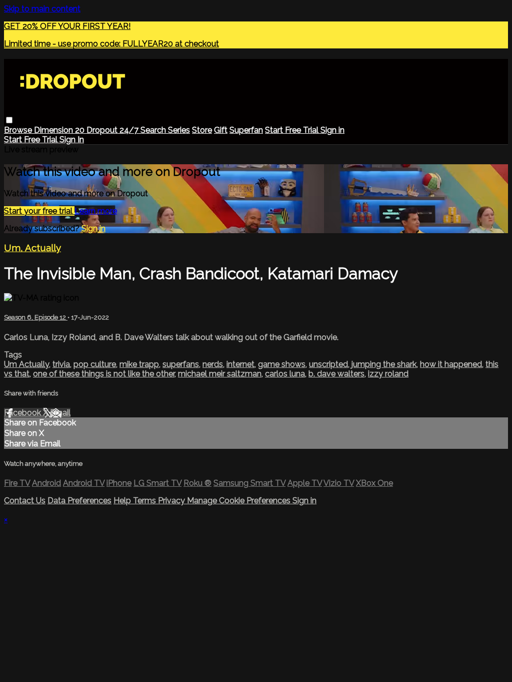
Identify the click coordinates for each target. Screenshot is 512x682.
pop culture (95, 364)
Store (202, 130)
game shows (282, 364)
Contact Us (25, 500)
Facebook (23, 412)
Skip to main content (42, 8)
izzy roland (388, 373)
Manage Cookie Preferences (239, 500)
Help (123, 500)
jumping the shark (384, 364)
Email (60, 412)
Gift (221, 130)
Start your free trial (39, 211)
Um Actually (26, 364)
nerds (212, 364)
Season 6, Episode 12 (36, 317)
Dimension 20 (60, 130)
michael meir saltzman (220, 373)
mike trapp (139, 364)
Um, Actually (32, 247)
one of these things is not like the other (103, 373)
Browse (19, 130)
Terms (145, 500)
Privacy (172, 500)
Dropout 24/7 (113, 130)
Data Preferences (80, 500)
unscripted (328, 364)
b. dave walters (336, 373)
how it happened (451, 364)
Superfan (246, 130)
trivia (61, 364)
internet (240, 364)
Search (154, 130)
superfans (180, 364)
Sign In (72, 139)
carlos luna (285, 373)
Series (179, 130)
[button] (9, 120)
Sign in (332, 130)
